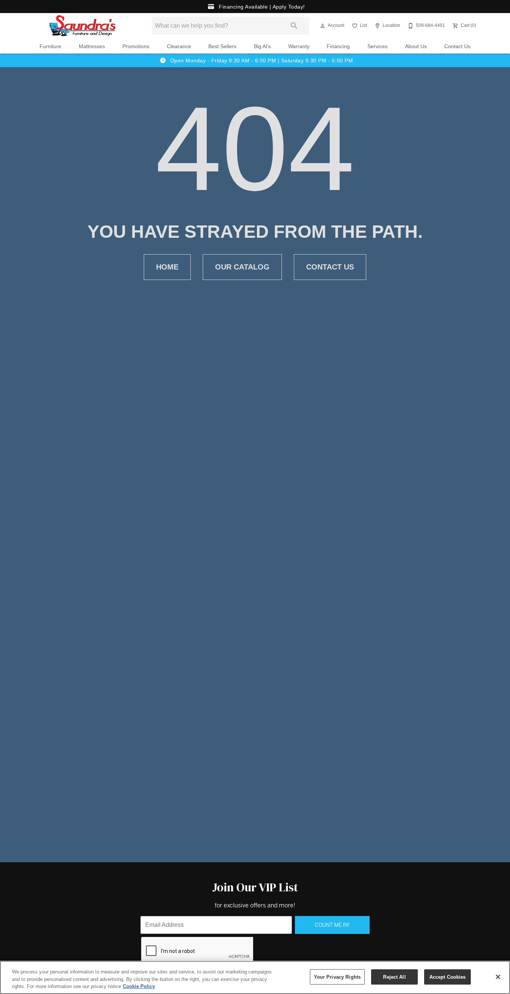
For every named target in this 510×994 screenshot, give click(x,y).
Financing (338, 46)
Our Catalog (242, 267)
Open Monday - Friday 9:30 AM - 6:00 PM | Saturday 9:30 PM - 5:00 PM (260, 60)
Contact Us (457, 46)
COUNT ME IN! (332, 925)
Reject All (394, 976)
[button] (322, 25)
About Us (416, 46)
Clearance (179, 46)
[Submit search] (294, 25)
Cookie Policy (139, 986)
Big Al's (262, 46)
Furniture (50, 46)
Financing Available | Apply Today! (261, 7)
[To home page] (82, 26)
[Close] (498, 977)
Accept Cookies (447, 976)
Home (167, 267)
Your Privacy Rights (337, 976)
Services (377, 46)
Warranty (299, 46)
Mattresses (92, 46)
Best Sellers (222, 46)
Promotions (135, 46)
